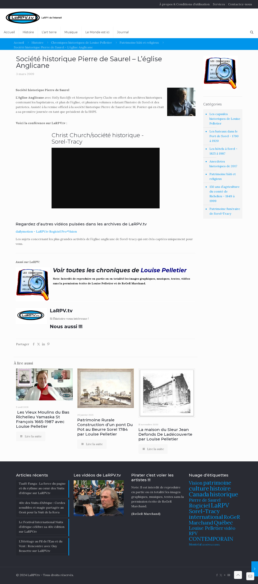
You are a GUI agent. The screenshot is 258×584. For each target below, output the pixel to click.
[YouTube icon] (224, 575)
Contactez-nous (240, 4)
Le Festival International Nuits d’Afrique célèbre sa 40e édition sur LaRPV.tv (41, 526)
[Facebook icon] (217, 575)
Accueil (19, 42)
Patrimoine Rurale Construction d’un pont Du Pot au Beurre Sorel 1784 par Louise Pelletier (105, 427)
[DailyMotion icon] (228, 575)
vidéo (229, 528)
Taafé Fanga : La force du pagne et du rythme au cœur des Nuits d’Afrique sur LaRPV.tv (42, 488)
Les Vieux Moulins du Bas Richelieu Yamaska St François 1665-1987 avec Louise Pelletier (42, 419)
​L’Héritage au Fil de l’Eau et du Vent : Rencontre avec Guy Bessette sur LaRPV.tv (40, 546)
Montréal (195, 544)
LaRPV (220, 505)
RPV (193, 533)
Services (219, 4)
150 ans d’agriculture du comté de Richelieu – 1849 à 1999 (224, 194)
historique (224, 494)
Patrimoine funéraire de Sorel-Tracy (224, 211)
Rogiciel (199, 505)
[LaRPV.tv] (35, 18)
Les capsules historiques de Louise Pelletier (224, 118)
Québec (223, 522)
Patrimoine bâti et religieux (139, 42)
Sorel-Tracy (204, 511)
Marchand (201, 522)
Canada (199, 494)
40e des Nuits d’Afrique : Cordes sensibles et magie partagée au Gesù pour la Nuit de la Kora (42, 507)
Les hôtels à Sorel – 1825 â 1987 (223, 151)
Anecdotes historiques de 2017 (223, 163)
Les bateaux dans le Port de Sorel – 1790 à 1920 (224, 136)
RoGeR (232, 517)
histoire (220, 488)
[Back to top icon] (238, 575)
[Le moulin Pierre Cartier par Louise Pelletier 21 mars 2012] (254, 568)
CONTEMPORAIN (211, 538)
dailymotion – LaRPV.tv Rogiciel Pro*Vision (46, 231)
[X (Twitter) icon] (220, 575)
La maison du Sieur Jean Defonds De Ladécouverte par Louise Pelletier (165, 434)
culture (199, 488)
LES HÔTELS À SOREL (211, 545)
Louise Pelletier (206, 528)
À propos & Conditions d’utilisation (184, 4)
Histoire (37, 42)
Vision (195, 483)
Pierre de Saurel (204, 500)
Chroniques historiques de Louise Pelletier (81, 42)
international (206, 516)
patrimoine (217, 482)
